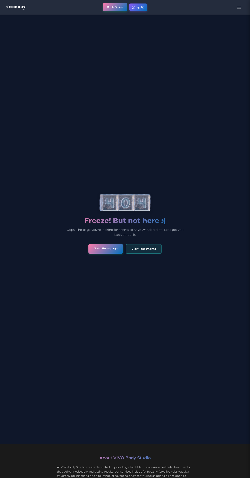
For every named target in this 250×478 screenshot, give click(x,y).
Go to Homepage (106, 248)
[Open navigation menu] (239, 7)
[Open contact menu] (138, 7)
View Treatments (143, 248)
